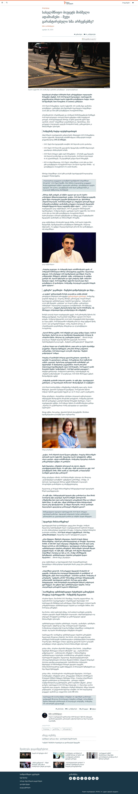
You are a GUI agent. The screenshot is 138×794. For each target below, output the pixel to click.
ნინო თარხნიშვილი (48, 26)
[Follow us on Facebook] (70, 778)
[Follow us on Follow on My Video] (81, 778)
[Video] (133, 3)
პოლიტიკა (45, 8)
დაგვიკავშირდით (25, 788)
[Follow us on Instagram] (85, 778)
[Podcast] (97, 778)
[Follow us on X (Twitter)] (74, 778)
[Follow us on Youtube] (78, 778)
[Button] (78, 34)
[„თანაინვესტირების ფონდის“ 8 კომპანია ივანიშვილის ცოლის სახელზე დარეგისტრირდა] (58, 765)
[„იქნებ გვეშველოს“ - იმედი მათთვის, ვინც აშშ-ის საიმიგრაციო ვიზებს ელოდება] (25, 765)
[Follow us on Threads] (89, 778)
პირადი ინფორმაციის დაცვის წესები (31, 781)
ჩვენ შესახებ (23, 778)
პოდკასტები (126, 3)
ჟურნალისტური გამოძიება (77, 296)
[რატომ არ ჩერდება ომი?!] (25, 755)
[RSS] (93, 778)
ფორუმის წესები (25, 784)
